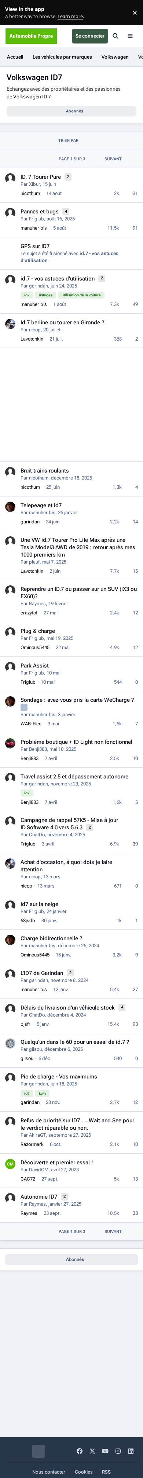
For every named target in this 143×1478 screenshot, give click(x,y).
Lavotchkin (32, 339)
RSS (106, 1472)
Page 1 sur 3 (72, 159)
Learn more (14, 12)
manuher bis (34, 228)
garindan (38, 286)
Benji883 (38, 749)
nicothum (30, 193)
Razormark (32, 1144)
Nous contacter (48, 1472)
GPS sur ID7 (35, 246)
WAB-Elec (31, 723)
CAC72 (28, 1179)
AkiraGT (37, 1135)
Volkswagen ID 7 (32, 97)
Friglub (36, 219)
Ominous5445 (35, 647)
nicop (35, 329)
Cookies (84, 1472)
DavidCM (38, 1169)
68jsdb (28, 920)
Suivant (113, 159)
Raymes (37, 603)
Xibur (34, 184)
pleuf (34, 562)
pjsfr (25, 1024)
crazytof (29, 613)
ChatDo (37, 834)
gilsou (35, 1049)
